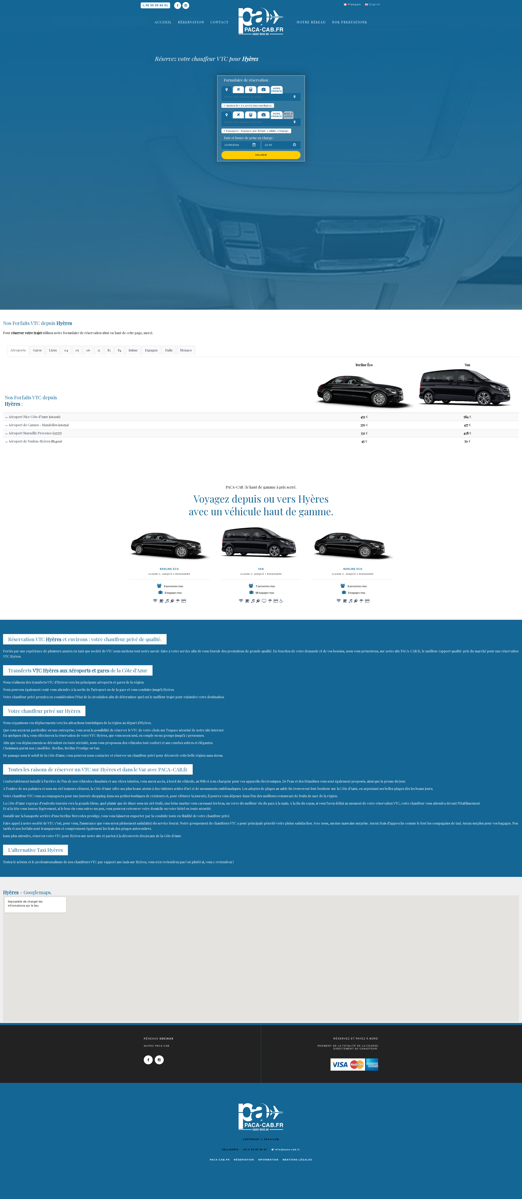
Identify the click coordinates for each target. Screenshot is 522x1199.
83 (109, 350)
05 (77, 350)
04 (66, 350)
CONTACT (219, 22)
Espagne (151, 350)
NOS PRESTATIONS (349, 22)
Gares (37, 350)
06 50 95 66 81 (157, 5)
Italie (169, 350)
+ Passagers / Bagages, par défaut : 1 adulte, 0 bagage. (256, 130)
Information (268, 1159)
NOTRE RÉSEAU (311, 22)
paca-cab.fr (220, 1159)
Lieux (53, 350)
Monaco (186, 350)
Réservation (244, 1159)
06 (88, 350)
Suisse (133, 350)
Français (354, 4)
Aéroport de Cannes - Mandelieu (33, 425)
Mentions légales (297, 1159)
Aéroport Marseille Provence (30, 433)
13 (98, 350)
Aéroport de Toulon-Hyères (29, 441)
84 (119, 350)
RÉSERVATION (191, 22)
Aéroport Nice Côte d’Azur (28, 417)
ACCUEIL (163, 22)
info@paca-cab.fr (287, 1149)
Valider (261, 155)
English (374, 4)
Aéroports (18, 350)
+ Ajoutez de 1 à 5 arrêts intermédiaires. (247, 105)
